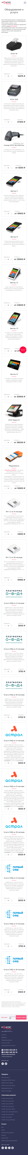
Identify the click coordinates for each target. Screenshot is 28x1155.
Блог (2, 1127)
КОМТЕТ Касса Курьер (7, 1083)
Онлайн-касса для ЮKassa (8, 1119)
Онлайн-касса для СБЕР (7, 1114)
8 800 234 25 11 (10, 1050)
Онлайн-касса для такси (7, 1101)
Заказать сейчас (21, 1017)
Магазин (3, 1135)
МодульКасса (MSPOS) (10, 470)
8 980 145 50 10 (10, 1052)
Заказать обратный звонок (8, 1054)
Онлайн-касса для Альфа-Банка (9, 1111)
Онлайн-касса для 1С (6, 1117)
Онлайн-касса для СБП (7, 1098)
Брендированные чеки (7, 1088)
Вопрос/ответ (4, 1138)
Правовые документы (6, 1040)
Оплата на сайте (5, 1042)
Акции (2, 1130)
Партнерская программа (7, 1132)
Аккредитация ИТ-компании (8, 1045)
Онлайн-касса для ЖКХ (7, 1103)
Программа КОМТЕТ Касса (8, 1080)
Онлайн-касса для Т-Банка (8, 1109)
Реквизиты (4, 1037)
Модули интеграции (6, 1091)
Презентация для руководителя (9, 1140)
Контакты (3, 1034)
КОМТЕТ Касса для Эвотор (8, 1085)
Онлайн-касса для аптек (7, 1106)
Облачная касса (5, 1077)
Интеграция (14, 26)
